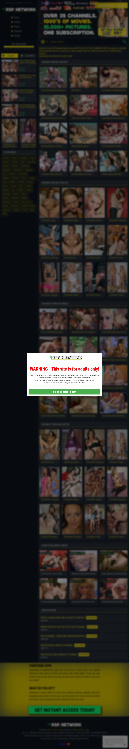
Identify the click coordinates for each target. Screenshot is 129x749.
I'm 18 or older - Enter (64, 391)
